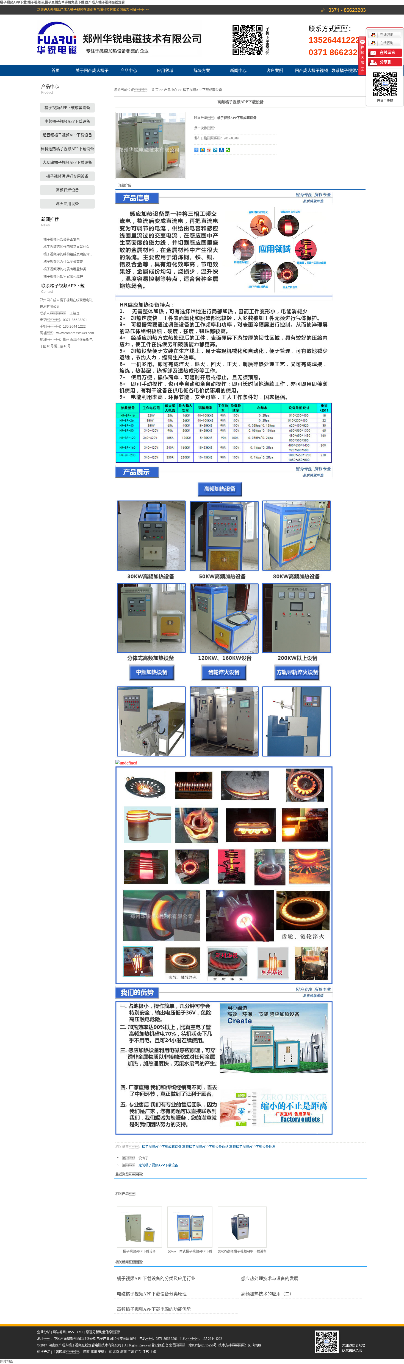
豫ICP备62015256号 (203, 1345)
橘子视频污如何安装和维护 (63, 277)
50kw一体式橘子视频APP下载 (190, 1251)
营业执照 (158, 1345)
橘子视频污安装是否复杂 (61, 239)
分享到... (387, 62)
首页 (55, 70)
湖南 (123, 1352)
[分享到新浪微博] (209, 150)
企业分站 (43, 1332)
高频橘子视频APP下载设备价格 (205, 1147)
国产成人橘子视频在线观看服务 (311, 72)
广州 (131, 1352)
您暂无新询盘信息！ (104, 1332)
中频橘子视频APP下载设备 (67, 121)
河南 (86, 1352)
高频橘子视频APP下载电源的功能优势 (154, 1309)
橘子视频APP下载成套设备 (67, 108)
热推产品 (43, 1352)
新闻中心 (238, 70)
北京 (116, 1352)
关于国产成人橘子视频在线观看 (92, 72)
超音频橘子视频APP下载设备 (67, 135)
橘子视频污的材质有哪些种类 (64, 269)
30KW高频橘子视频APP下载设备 (242, 1251)
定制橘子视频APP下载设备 (158, 1165)
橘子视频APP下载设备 (139, 1251)
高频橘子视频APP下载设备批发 (252, 1147)
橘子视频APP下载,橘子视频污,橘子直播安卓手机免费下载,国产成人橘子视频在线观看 (62, 2)
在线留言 (387, 52)
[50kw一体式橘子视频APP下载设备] (189, 1227)
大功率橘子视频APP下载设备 (67, 163)
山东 (108, 1352)
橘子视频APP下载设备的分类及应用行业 (156, 1278)
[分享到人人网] (221, 150)
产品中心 (128, 70)
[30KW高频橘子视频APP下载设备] (242, 1227)
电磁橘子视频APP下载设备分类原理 (152, 1294)
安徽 (101, 1352)
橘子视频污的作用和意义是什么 (66, 247)
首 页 (155, 90)
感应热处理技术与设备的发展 (269, 1278)
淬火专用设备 (67, 204)
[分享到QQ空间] (202, 150)
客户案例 (275, 70)
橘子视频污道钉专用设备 (67, 176)
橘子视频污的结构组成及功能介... (67, 254)
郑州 (93, 1352)
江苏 (145, 1352)
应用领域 (165, 70)
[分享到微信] (228, 150)
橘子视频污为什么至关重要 (63, 262)
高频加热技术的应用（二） (267, 1294)
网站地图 (59, 1332)
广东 (138, 1352)
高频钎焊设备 (67, 190)
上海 (153, 1352)
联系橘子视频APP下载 (347, 72)
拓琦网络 (254, 1345)
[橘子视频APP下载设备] (139, 1227)
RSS (71, 1332)
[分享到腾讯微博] (215, 150)
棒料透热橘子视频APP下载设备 (67, 149)
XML (80, 1332)
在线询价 (209, 162)
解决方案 (201, 70)
